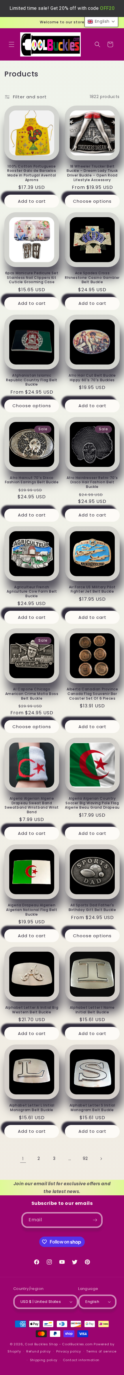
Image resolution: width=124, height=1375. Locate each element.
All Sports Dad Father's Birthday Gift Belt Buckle (92, 907)
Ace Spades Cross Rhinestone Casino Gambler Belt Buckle (92, 277)
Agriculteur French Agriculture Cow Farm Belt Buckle (32, 591)
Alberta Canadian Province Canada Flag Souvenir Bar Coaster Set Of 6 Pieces (92, 693)
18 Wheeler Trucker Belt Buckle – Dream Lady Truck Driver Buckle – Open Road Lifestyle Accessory (92, 173)
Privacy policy (68, 1351)
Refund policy (38, 1351)
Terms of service (101, 1351)
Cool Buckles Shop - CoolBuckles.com (59, 1344)
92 (85, 1158)
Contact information (81, 1360)
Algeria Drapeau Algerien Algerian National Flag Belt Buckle (31, 909)
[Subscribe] (95, 1220)
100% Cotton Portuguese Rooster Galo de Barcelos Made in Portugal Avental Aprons (31, 173)
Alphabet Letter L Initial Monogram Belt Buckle (32, 1107)
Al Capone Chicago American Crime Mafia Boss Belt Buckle (32, 693)
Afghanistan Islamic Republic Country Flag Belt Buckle (31, 380)
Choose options (92, 201)
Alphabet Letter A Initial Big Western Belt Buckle (31, 1009)
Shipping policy (44, 1360)
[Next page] (101, 1158)
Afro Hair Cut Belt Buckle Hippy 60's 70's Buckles (92, 377)
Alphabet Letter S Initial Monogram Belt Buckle (92, 1107)
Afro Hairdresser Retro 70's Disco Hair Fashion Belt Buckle (92, 482)
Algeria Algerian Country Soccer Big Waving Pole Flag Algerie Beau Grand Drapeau (92, 803)
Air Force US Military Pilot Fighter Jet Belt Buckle (92, 589)
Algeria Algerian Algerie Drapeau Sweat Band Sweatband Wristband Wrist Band (32, 805)
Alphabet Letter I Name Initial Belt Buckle (92, 1009)
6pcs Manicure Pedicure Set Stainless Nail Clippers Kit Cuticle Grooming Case (32, 277)
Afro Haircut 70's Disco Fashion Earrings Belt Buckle (32, 480)
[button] (11, 44)
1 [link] (23, 1159)
